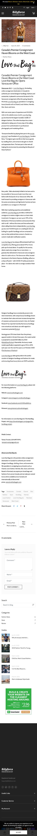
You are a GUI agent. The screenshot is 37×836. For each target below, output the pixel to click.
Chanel (26, 491)
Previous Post (12, 524)
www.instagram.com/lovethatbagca (19, 398)
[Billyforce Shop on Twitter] (5, 7)
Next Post (27, 524)
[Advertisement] (18, 740)
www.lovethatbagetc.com (15, 393)
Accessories (10, 491)
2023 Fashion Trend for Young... (21, 647)
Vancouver (6, 501)
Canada (18, 491)
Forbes (17, 329)
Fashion (5, 495)
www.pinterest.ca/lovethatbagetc (18, 408)
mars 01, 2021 (15, 46)
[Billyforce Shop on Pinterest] (10, 7)
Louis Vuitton (7, 498)
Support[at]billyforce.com (9, 780)
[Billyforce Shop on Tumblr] (12, 7)
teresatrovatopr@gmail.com (10, 442)
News (18, 619)
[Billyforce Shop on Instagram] (7, 7)
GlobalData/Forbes (7, 342)
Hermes (26, 495)
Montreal (29, 498)
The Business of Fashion (9, 350)
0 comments (26, 46)
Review (18, 622)
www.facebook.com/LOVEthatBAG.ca (19, 403)
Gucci (11, 495)
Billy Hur (6, 46)
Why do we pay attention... (20, 636)
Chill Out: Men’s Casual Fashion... (21, 657)
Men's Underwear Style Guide (20, 678)
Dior (31, 491)
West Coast (15, 501)
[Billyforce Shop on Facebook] (2, 7)
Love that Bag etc (18, 88)
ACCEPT (18, 832)
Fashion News (7, 57)
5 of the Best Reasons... (19, 667)
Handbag (18, 495)
